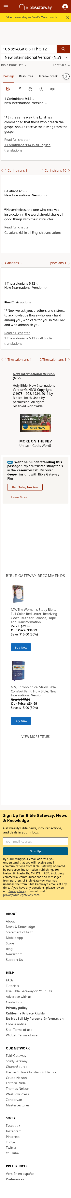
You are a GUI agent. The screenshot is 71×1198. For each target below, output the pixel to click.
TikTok (11, 1142)
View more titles (35, 736)
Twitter (11, 1147)
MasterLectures (17, 1105)
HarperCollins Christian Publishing (31, 1072)
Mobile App (14, 938)
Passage (8, 76)
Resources (26, 76)
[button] (65, 6)
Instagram (13, 1131)
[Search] (63, 49)
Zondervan (14, 1100)
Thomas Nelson (17, 1088)
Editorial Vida (16, 1083)
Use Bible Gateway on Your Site (29, 991)
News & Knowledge (20, 926)
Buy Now (21, 647)
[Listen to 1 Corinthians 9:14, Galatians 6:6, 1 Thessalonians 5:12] (52, 89)
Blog (9, 949)
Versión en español (20, 1173)
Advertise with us (19, 996)
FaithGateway (16, 1055)
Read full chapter (17, 139)
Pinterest (13, 1137)
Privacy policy (16, 1008)
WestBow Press (17, 1094)
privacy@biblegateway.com (21, 895)
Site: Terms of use (19, 1030)
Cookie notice (16, 1024)
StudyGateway (16, 1061)
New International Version (34, 374)
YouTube (12, 1153)
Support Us (14, 959)
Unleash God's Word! (35, 445)
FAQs (10, 980)
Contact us (14, 1002)
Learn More (19, 497)
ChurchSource (16, 1066)
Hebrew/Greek (48, 76)
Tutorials (12, 986)
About (10, 921)
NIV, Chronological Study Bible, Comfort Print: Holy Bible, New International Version (34, 691)
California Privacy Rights (25, 1013)
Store (10, 943)
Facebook (13, 1125)
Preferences (15, 1179)
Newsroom (14, 954)
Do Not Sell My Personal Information (35, 1018)
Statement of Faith (20, 932)
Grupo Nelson (16, 1078)
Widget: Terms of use (21, 1035)
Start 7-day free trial (24, 487)
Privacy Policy (17, 891)
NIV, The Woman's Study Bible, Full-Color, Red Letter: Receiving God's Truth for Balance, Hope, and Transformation (34, 615)
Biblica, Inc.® (22, 398)
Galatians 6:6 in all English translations (33, 232)
